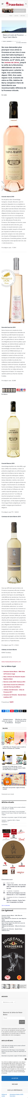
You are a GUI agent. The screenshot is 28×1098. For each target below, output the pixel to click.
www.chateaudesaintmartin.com (11, 662)
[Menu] (2, 3)
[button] (25, 1059)
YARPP (11, 702)
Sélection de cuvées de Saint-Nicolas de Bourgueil (20, 721)
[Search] (25, 4)
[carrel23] (14, 392)
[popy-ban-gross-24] (13, 875)
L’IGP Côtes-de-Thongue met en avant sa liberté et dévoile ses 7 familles (13, 808)
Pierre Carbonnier (7, 41)
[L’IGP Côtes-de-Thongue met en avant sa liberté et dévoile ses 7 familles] (14, 738)
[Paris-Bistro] (15, 4)
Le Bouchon (4, 824)
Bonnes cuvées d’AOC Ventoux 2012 (14, 682)
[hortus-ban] (14, 986)
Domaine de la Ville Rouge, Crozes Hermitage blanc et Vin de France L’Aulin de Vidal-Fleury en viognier (14, 768)
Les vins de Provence (21, 42)
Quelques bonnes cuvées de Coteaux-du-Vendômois (7, 721)
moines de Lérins (11, 62)
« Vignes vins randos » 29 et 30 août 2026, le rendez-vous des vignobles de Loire (16, 886)
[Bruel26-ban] (14, 12)
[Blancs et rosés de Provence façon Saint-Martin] (14, 26)
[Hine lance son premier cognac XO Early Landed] (14, 779)
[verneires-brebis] (13, 980)
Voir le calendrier (6, 905)
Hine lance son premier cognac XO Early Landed (14, 817)
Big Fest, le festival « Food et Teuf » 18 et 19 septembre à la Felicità (16, 901)
